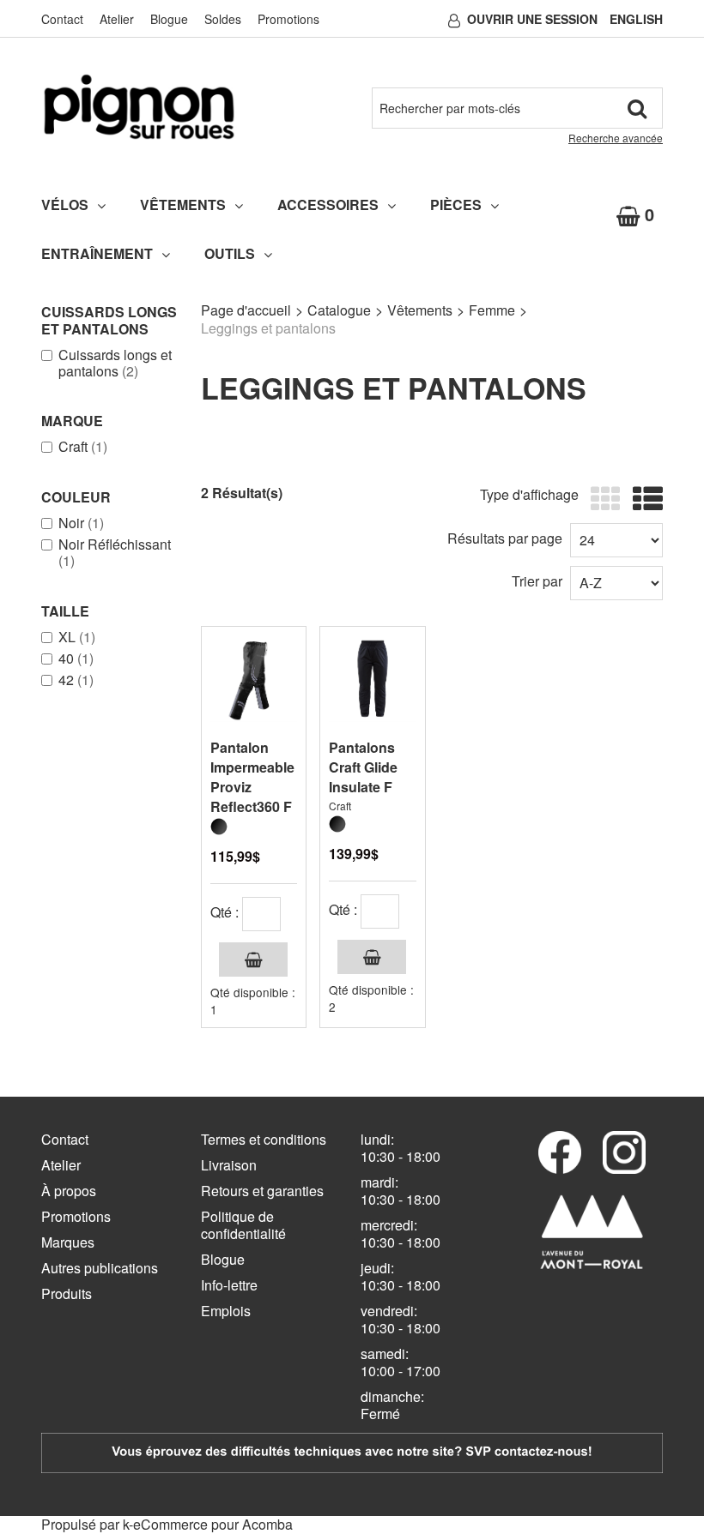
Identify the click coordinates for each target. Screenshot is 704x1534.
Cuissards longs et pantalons (115, 362)
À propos (68, 1190)
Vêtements (183, 204)
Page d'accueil (246, 310)
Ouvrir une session (532, 18)
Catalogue (339, 310)
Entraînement (97, 253)
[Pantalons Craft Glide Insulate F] (372, 678)
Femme (492, 310)
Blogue (169, 18)
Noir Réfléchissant (114, 552)
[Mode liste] (643, 499)
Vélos (64, 204)
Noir (81, 523)
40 (76, 658)
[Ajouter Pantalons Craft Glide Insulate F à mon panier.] (371, 957)
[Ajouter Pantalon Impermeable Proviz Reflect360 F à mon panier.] (253, 959)
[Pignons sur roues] (139, 106)
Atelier (117, 18)
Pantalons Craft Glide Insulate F (363, 767)
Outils (229, 253)
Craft (82, 446)
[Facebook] (559, 1152)
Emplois (226, 1310)
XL (76, 637)
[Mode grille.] (601, 499)
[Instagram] (624, 1152)
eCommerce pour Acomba (213, 1524)
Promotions (288, 18)
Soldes (222, 18)
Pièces (456, 204)
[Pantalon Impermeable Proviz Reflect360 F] (253, 678)
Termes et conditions (263, 1139)
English (636, 18)
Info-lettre (229, 1285)
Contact (62, 18)
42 (76, 680)
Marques (67, 1242)
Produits (66, 1293)
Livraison (229, 1165)
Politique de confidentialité (243, 1224)
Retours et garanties (262, 1190)
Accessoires (328, 204)
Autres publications (99, 1268)
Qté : (224, 912)
